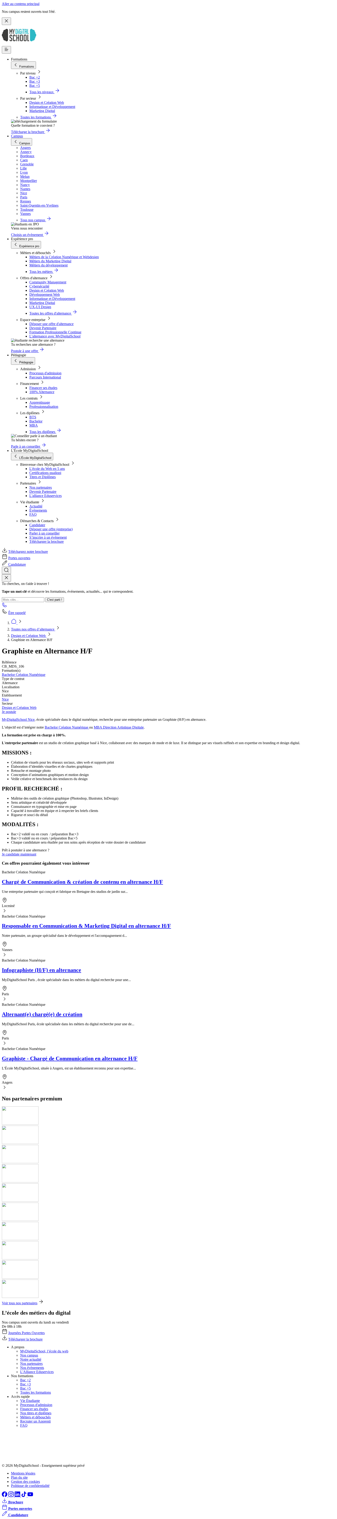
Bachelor (35, 421)
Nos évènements (32, 1368)
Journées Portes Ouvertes (26, 1333)
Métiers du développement (48, 265)
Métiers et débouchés (35, 1417)
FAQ (33, 514)
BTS (32, 417)
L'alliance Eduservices (45, 496)
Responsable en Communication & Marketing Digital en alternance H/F (86, 926)
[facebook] (5, 1496)
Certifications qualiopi (45, 473)
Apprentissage (39, 402)
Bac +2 (34, 77)
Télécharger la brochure (46, 541)
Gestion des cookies (25, 1481)
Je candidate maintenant (19, 854)
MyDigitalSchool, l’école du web (44, 1351)
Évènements (38, 510)
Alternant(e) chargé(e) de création (42, 1014)
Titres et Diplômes (42, 477)
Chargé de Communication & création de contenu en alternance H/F (82, 882)
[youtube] (30, 1496)
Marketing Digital (42, 111)
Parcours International (45, 377)
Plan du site (19, 1477)
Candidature (17, 564)
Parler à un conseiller (44, 533)
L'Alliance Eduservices (37, 1372)
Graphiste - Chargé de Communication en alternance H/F (70, 1058)
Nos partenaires (40, 487)
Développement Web (44, 294)
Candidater (37, 525)
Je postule (9, 712)
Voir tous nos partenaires (19, 1303)
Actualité (35, 506)
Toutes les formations (35, 1392)
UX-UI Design (40, 307)
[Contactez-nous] (4, 606)
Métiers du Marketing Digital (50, 261)
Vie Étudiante (30, 1401)
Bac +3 (34, 81)
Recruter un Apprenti (35, 1421)
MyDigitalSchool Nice (18, 719)
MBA (33, 425)
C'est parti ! (54, 599)
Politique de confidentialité (30, 1486)
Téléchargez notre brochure (28, 552)
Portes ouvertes (19, 558)
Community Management (47, 282)
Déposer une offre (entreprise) (51, 529)
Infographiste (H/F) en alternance (41, 970)
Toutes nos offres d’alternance (33, 629)
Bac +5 (34, 86)
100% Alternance (41, 392)
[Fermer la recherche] (6, 578)
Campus (17, 136)
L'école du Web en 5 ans (47, 469)
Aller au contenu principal (20, 4)
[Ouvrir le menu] (6, 50)
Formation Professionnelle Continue (55, 332)
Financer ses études (43, 388)
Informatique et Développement (52, 107)
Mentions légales (23, 1473)
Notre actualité (30, 1359)
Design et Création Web (46, 102)
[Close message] (6, 21)
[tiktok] (24, 1496)
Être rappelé (17, 613)
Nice (5, 699)
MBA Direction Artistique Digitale (119, 727)
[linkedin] (18, 1496)
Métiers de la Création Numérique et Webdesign (64, 257)
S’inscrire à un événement (48, 537)
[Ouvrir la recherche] (6, 570)
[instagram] (11, 1496)
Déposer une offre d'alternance (51, 324)
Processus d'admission (45, 373)
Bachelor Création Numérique (23, 675)
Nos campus (29, 1355)
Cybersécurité (39, 286)
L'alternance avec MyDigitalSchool (54, 336)
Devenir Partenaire (42, 328)
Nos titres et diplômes (35, 1413)
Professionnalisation (43, 407)
